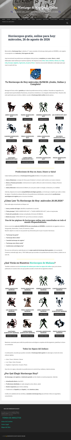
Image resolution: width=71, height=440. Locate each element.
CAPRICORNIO (54, 19)
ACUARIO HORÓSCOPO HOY (43, 158)
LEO (25, 19)
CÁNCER (20, 19)
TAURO (8, 19)
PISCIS (67, 19)
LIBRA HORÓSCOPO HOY (43, 137)
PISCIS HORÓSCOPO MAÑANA (59, 332)
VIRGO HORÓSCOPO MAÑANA (27, 310)
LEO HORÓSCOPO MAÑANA (11, 310)
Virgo (62, 60)
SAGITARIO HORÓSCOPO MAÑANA (11, 332)
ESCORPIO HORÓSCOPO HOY (59, 137)
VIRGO (28, 19)
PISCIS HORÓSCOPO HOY (59, 158)
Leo (60, 60)
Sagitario (16, 63)
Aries (43, 60)
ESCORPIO (39, 19)
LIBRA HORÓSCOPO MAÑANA (43, 310)
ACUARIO (61, 19)
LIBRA (33, 19)
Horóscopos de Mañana (42, 262)
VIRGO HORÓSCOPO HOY (27, 137)
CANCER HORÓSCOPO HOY (12, 137)
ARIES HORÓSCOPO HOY (11, 115)
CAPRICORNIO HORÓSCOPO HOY (27, 158)
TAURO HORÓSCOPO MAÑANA (27, 289)
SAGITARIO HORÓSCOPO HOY (11, 158)
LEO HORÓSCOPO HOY (59, 115)
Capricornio (22, 63)
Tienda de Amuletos (8, 21)
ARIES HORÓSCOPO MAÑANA (11, 289)
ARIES (3, 19)
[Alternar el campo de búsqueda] (67, 23)
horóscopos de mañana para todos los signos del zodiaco (36, 266)
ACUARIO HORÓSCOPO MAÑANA (43, 332)
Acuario (28, 63)
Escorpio (10, 63)
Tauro (47, 60)
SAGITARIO (46, 19)
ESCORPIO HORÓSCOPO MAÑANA (59, 310)
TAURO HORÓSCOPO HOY (27, 115)
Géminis (51, 60)
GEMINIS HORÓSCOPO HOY (43, 115)
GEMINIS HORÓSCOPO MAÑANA (43, 289)
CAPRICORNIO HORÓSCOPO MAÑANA (27, 332)
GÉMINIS (14, 19)
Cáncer (56, 60)
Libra (6, 63)
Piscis (33, 63)
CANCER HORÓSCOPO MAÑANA (59, 289)
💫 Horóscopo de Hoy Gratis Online (35, 7)
